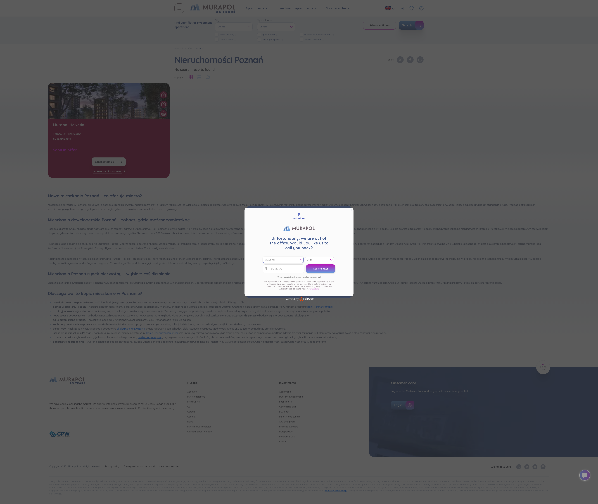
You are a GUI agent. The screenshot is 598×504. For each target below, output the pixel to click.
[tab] (299, 216)
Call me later (320, 268)
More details (313, 289)
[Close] (351, 210)
